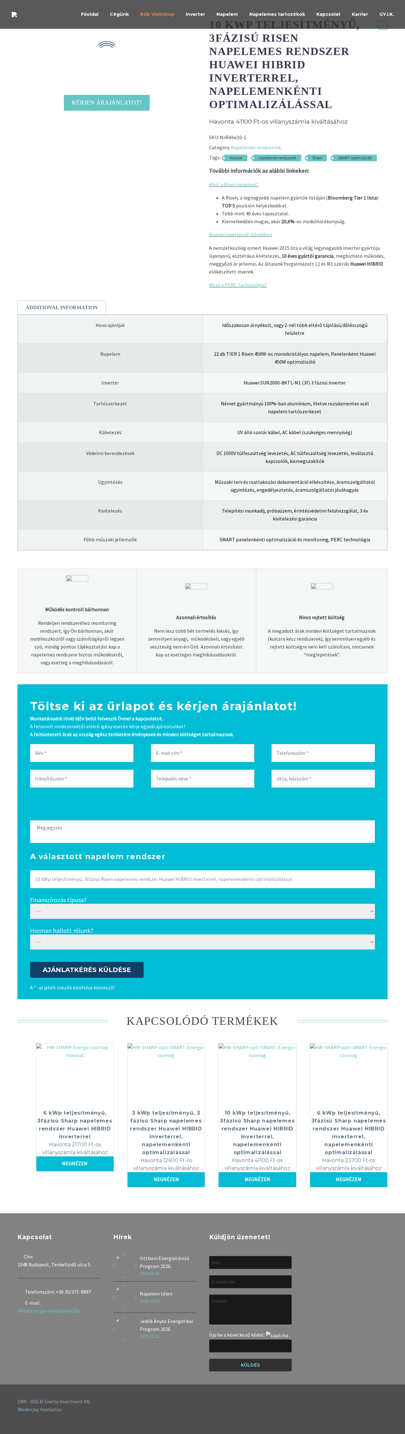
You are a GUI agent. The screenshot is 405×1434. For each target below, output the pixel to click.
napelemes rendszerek (277, 158)
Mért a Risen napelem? (234, 184)
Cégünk (119, 14)
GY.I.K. (386, 14)
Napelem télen (156, 1293)
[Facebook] (369, 1402)
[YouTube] (385, 1402)
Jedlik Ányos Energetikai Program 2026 (166, 1325)
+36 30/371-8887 (73, 1292)
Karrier (360, 14)
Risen (317, 158)
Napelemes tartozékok (277, 14)
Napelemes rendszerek (256, 147)
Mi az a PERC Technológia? (238, 285)
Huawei (236, 158)
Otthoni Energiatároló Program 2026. (164, 1262)
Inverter (195, 14)
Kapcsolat (328, 14)
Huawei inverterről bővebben (240, 234)
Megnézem (75, 1163)
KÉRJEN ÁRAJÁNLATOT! (107, 102)
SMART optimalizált (355, 158)
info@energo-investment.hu (48, 1311)
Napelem (227, 14)
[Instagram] (377, 1402)
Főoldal (89, 14)
